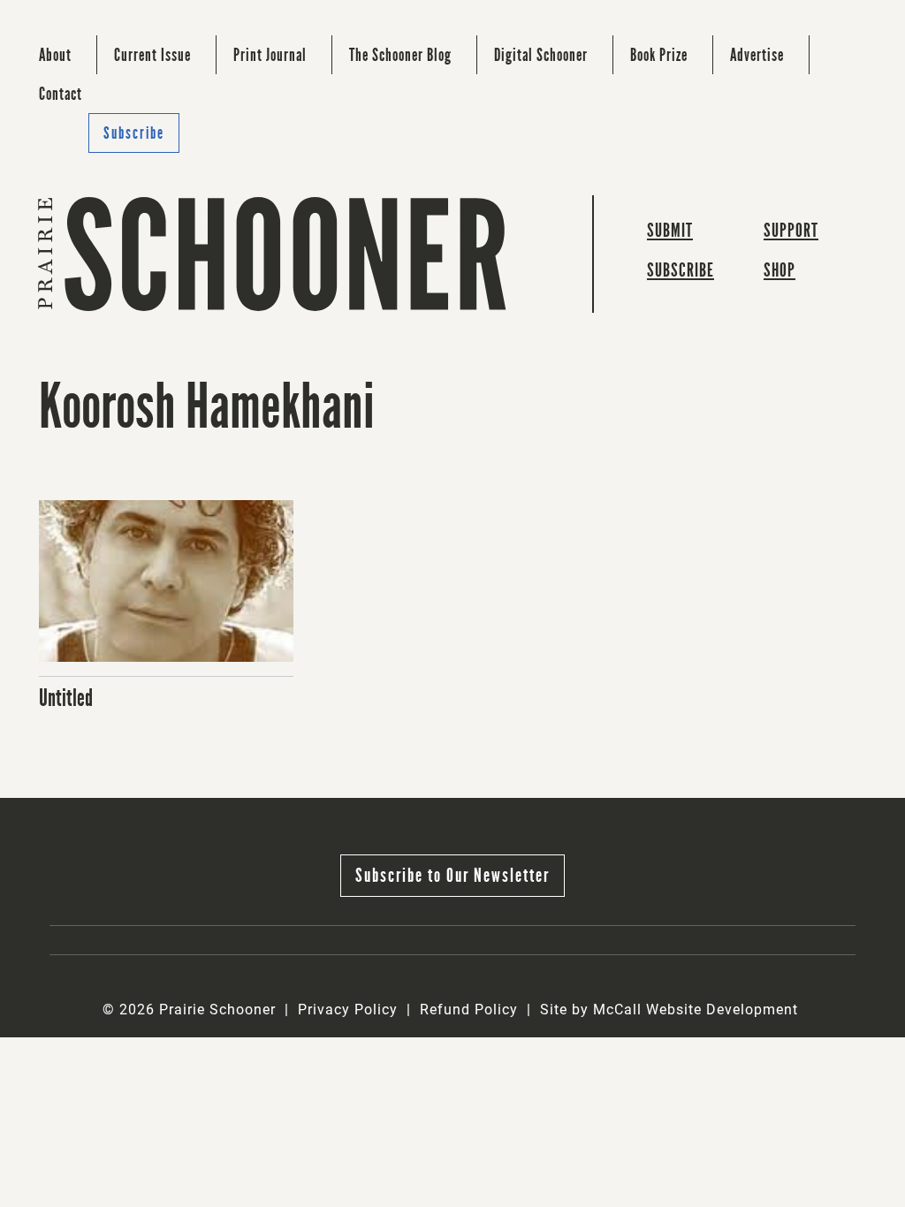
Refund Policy (469, 1009)
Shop (779, 270)
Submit (670, 230)
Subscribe (133, 133)
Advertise (757, 54)
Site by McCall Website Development (669, 1009)
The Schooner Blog (400, 54)
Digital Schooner (541, 54)
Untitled (66, 697)
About (55, 54)
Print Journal (270, 54)
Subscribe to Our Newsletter (452, 875)
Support (791, 230)
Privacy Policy (348, 1009)
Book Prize (659, 54)
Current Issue (152, 54)
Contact (60, 93)
